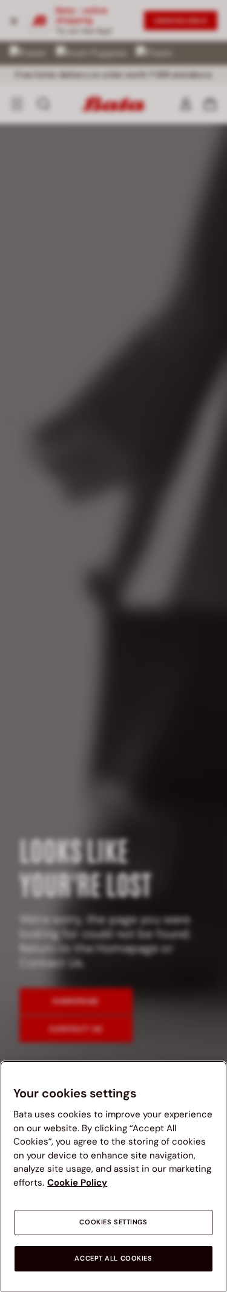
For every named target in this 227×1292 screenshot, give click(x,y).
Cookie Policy (77, 1183)
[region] (113, 1176)
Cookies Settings (113, 1222)
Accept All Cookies (113, 1258)
